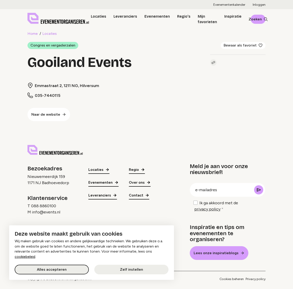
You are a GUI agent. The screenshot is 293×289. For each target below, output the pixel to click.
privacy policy (207, 209)
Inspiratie (232, 16)
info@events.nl (46, 212)
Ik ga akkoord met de (216, 206)
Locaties (98, 16)
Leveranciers (125, 16)
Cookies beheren (232, 279)
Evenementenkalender (229, 5)
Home (32, 33)
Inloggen (259, 5)
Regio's (183, 16)
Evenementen (157, 16)
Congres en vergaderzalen (52, 45)
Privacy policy (256, 279)
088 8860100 (43, 205)
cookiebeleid (25, 256)
